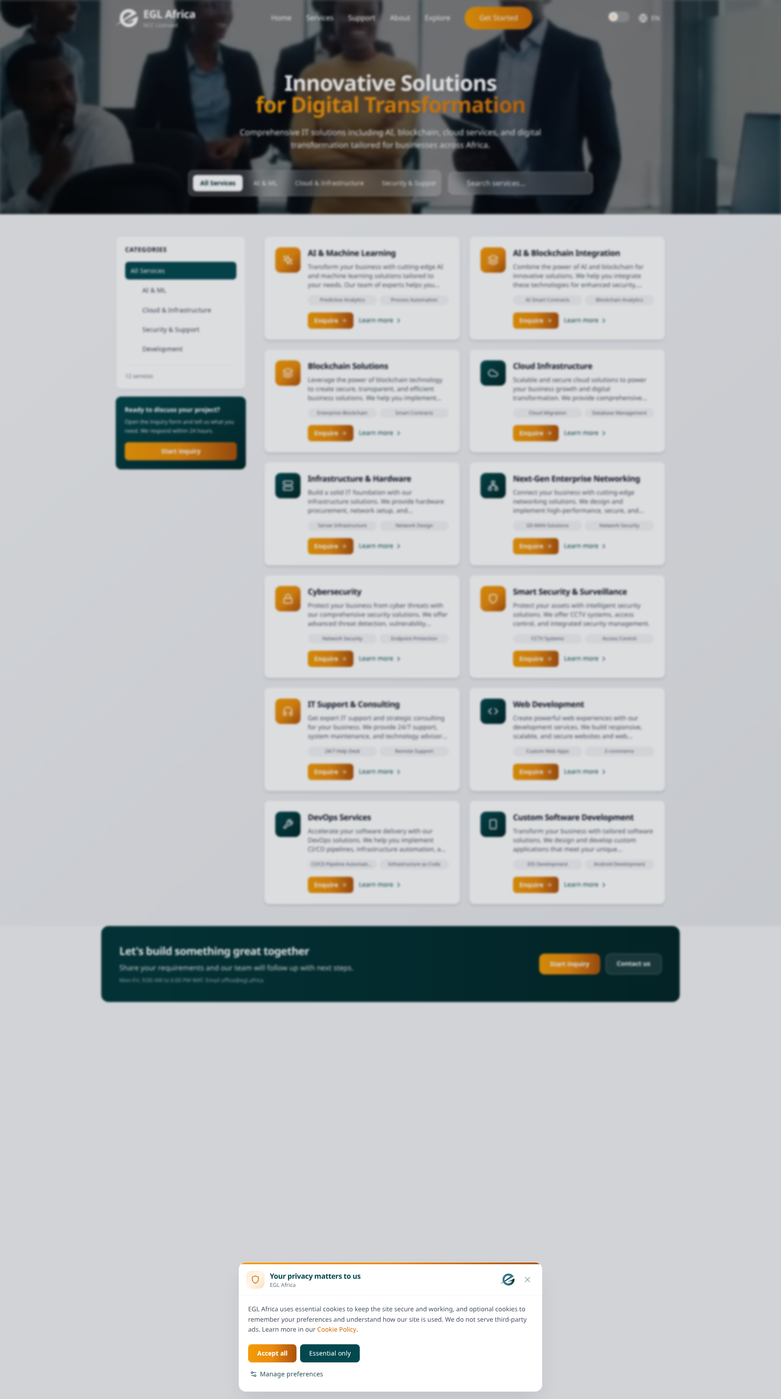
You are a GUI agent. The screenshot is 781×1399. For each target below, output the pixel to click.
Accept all (272, 1353)
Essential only (330, 1353)
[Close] (527, 1279)
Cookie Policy (336, 1329)
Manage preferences (291, 1374)
